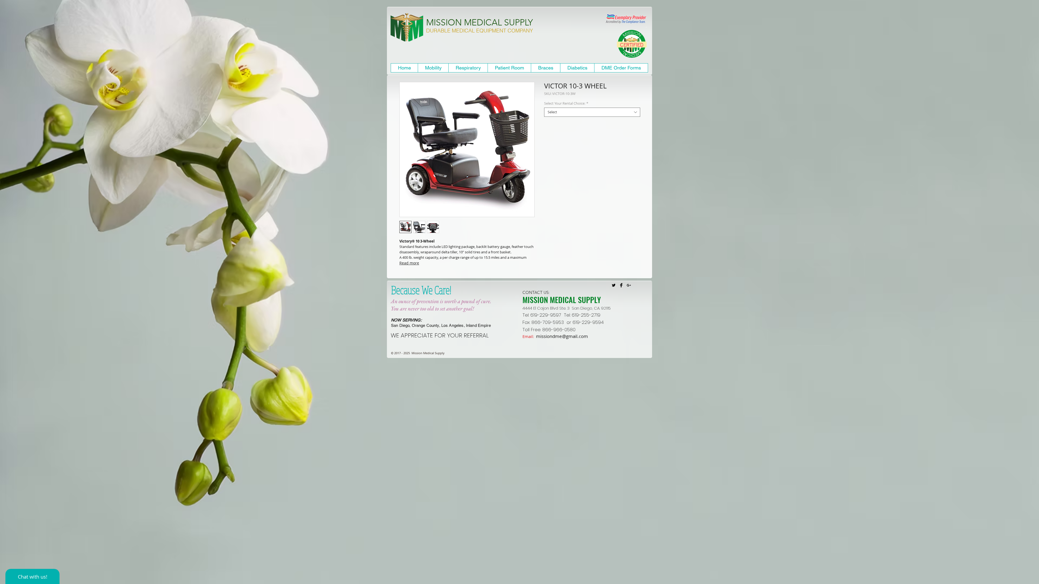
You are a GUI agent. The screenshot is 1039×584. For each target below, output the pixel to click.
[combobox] (592, 112)
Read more (409, 263)
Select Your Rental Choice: (566, 103)
